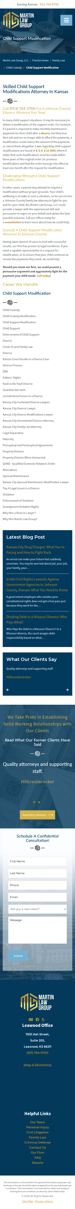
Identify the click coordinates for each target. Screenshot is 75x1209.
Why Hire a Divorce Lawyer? (19, 513)
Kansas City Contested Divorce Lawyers (26, 402)
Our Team (37, 1122)
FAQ (37, 1157)
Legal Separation (13, 433)
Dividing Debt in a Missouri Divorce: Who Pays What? (36, 619)
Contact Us (37, 1147)
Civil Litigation (38, 1132)
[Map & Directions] (37, 1065)
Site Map (27, 1201)
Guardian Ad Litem (14, 390)
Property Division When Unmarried (24, 457)
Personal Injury (37, 1127)
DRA (5, 371)
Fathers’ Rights (12, 377)
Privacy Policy (44, 1201)
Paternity (8, 439)
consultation (13, 222)
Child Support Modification (19, 322)
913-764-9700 (49, 4)
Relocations (10, 470)
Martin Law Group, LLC (15, 60)
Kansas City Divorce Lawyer (19, 408)
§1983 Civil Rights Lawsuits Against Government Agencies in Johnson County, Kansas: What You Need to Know (37, 584)
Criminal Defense (37, 1142)
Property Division (13, 451)
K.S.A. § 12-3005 (46, 150)
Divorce (7, 340)
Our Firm (37, 1152)
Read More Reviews (34, 815)
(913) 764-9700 (22, 108)
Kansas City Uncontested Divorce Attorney (28, 420)
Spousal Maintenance (16, 476)
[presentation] (7, 690)
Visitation (8, 494)
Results (37, 1163)
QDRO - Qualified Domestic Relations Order (29, 463)
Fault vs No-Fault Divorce (18, 383)
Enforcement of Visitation (18, 500)
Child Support (11, 328)
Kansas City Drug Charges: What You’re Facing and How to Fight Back (35, 550)
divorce (45, 133)
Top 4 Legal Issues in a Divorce (21, 488)
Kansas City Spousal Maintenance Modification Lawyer (36, 482)
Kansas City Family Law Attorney (22, 427)
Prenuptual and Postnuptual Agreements (28, 445)
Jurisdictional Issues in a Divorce (23, 396)
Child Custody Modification (19, 316)
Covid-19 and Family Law (18, 347)
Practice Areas (40, 60)
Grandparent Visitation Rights (21, 506)
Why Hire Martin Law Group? (20, 519)
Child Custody (14, 67)
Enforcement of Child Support (21, 334)
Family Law (58, 60)
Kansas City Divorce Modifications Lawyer (28, 414)
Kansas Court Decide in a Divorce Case (26, 359)
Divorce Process (12, 365)
